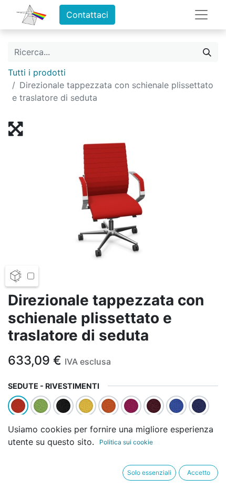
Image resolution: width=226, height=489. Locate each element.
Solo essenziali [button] (149, 472)
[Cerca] (207, 52)
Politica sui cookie (126, 442)
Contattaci (87, 14)
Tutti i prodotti (37, 72)
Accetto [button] (198, 472)
